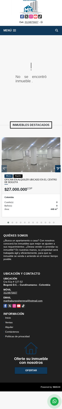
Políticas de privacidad (17, 336)
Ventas (9, 322)
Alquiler (9, 327)
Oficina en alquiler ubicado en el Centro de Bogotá (30, 181)
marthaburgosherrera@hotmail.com (23, 300)
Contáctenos (12, 331)
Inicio (8, 317)
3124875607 (31, 22)
